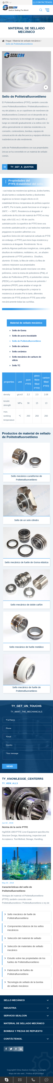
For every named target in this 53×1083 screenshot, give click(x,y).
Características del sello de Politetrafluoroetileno (17, 889)
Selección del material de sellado (24, 938)
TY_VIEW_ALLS (10, 783)
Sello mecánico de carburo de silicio (26, 358)
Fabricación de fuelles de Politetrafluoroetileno (20, 972)
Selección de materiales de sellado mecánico (25, 948)
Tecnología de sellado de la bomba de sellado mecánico (25, 984)
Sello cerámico (19, 351)
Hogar (8, 41)
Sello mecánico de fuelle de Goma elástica (26, 562)
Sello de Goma (19, 330)
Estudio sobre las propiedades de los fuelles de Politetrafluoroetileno (26, 960)
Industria (10, 1008)
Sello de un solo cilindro (26, 520)
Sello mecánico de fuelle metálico (26, 647)
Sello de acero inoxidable (24, 336)
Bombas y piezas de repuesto (23, 1031)
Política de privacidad (35, 1073)
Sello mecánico (14, 1000)
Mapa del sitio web (16, 1073)
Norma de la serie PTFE (15, 827)
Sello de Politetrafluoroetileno (19, 44)
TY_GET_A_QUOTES (19, 167)
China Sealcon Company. (27, 1070)
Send (9, 766)
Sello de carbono (20, 346)
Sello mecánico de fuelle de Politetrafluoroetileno (26, 689)
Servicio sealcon (15, 1015)
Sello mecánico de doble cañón (26, 604)
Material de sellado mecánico (26, 41)
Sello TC (16, 365)
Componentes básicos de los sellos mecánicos (25, 928)
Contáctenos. (43, 2)
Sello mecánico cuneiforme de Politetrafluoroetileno (26, 478)
